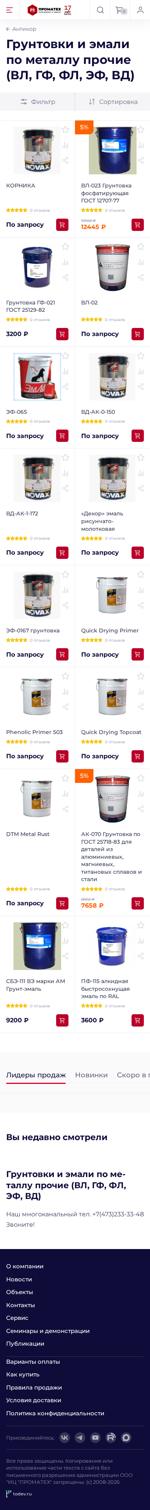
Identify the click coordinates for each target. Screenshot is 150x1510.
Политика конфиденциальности (55, 1413)
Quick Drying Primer (110, 630)
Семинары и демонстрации (48, 1330)
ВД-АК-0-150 (98, 411)
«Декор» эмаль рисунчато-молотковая (102, 521)
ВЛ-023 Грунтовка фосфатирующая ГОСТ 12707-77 (106, 193)
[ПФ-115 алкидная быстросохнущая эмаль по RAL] (112, 946)
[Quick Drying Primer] (112, 595)
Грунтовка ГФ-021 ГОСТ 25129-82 (30, 306)
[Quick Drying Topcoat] (112, 697)
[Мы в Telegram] (80, 1437)
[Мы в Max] (126, 1437)
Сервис (17, 1317)
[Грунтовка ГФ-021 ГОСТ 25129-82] (37, 267)
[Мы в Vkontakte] (64, 1437)
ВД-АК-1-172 (22, 513)
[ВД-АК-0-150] (112, 377)
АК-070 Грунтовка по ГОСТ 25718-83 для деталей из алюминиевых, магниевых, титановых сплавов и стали (111, 857)
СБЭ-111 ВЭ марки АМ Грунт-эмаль (35, 985)
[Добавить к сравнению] (65, 145)
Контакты (20, 1305)
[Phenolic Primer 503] (37, 697)
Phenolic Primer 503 (34, 732)
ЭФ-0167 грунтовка (33, 630)
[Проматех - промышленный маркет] (49, 10)
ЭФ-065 (16, 411)
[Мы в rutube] (110, 1437)
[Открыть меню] (10, 10)
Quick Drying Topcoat (111, 732)
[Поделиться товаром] (65, 160)
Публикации (25, 1343)
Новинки (91, 1075)
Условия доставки (33, 1400)
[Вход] (140, 10)
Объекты (19, 1292)
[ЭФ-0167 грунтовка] (37, 595)
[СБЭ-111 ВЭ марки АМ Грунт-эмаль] (37, 946)
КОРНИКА (20, 185)
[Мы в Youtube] (95, 1437)
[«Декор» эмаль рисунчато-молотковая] (112, 478)
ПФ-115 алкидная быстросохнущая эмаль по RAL (105, 989)
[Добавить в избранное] (65, 130)
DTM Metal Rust (28, 834)
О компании (24, 1266)
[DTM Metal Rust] (37, 799)
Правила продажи (34, 1387)
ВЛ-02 (89, 302)
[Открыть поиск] (100, 10)
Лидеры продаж (36, 1075)
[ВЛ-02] (112, 267)
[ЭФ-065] (37, 377)
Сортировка (118, 101)
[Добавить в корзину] (62, 225)
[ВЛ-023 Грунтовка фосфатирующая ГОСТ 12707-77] (112, 150)
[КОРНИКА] (37, 150)
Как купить (23, 1374)
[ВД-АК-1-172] (37, 478)
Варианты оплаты (33, 1361)
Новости (19, 1279)
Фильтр (43, 101)
